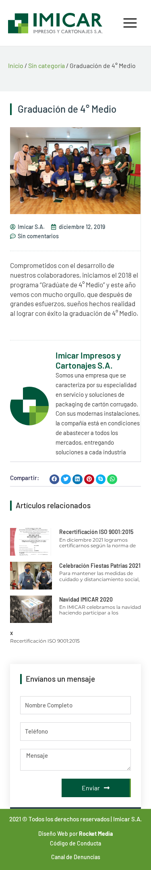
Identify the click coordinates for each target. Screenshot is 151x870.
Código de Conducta (75, 843)
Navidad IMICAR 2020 (86, 599)
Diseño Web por (75, 833)
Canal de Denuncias (75, 857)
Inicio (15, 65)
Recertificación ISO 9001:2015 (96, 531)
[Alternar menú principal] (130, 23)
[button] (55, 479)
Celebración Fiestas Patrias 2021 (100, 565)
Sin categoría (46, 65)
